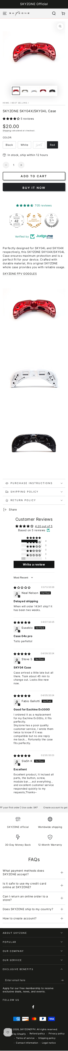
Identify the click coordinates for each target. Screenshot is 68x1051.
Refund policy (37, 1033)
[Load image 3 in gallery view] (25, 91)
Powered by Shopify (14, 1033)
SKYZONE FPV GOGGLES (20, 273)
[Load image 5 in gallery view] (34, 91)
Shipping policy (46, 1038)
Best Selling (19, 103)
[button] (54, 13)
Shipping (7, 130)
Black (9, 144)
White (24, 144)
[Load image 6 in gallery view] (43, 91)
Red (52, 144)
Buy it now (34, 188)
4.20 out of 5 (44, 526)
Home (6, 103)
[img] (22, 587)
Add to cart (34, 176)
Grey (39, 144)
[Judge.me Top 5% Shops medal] (51, 220)
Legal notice (49, 1042)
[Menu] (4, 13)
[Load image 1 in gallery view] (16, 91)
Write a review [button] (34, 564)
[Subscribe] (63, 980)
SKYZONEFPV (28, 1029)
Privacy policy (57, 1033)
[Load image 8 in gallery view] (52, 91)
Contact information (27, 1042)
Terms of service (25, 1038)
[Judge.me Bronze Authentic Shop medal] (34, 220)
